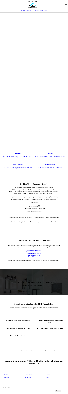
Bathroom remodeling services (34, 301)
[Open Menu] (66, 4)
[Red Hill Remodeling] (32, 4)
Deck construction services (34, 303)
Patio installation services (34, 304)
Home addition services (34, 306)
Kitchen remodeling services (34, 299)
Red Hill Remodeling (40, 10)
